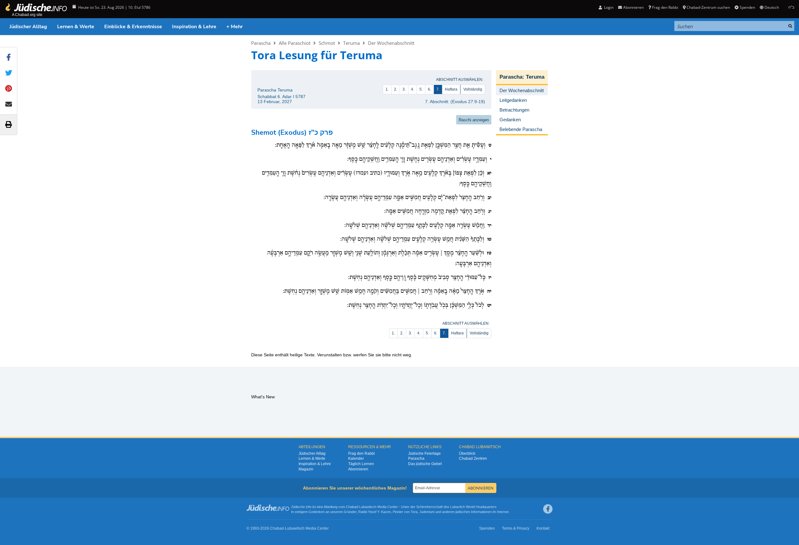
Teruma (351, 43)
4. (412, 89)
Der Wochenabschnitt (391, 43)
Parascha (261, 43)
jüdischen (463, 512)
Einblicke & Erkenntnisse (133, 26)
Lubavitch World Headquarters (473, 507)
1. (387, 89)
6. (429, 89)
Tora (414, 512)
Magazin (306, 469)
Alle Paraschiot (294, 43)
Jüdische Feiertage (424, 453)
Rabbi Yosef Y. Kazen (374, 512)
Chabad (352, 507)
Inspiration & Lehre (194, 26)
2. (395, 89)
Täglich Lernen (361, 464)
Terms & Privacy (515, 528)
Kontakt (543, 528)
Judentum (427, 512)
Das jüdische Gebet (425, 464)
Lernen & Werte (75, 26)
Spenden (747, 7)
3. (404, 89)
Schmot (327, 43)
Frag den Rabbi (665, 7)
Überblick (467, 453)
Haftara (451, 89)
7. (438, 89)
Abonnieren (358, 469)
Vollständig (472, 89)
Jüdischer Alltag (28, 26)
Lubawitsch (367, 507)
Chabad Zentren (473, 458)
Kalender (356, 458)
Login (608, 7)
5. (421, 89)
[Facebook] (548, 509)
